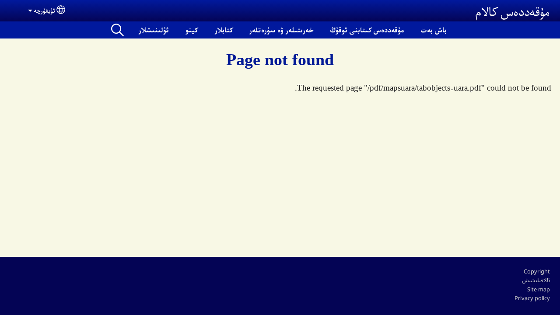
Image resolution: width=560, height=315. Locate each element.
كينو (192, 29)
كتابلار (224, 29)
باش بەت (434, 29)
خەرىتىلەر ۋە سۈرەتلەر (281, 29)
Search (117, 29)
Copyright (537, 271)
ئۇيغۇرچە (44, 10)
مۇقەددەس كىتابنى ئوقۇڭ (367, 29)
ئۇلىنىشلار (154, 29)
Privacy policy (532, 298)
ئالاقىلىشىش (536, 280)
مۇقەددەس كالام (513, 10)
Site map (538, 289)
